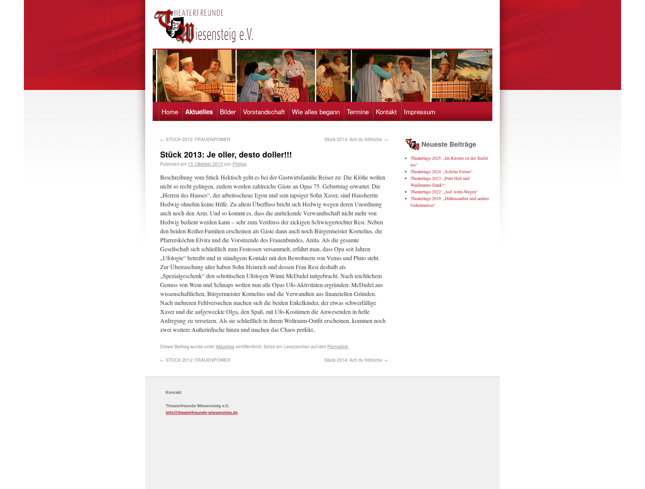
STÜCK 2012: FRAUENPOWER (195, 139)
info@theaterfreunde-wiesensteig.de (202, 412)
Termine (358, 111)
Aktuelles (199, 111)
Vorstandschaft (264, 111)
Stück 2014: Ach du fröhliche (356, 139)
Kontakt (386, 111)
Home (170, 111)
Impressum (419, 111)
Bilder (228, 111)
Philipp (240, 164)
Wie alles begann (316, 111)
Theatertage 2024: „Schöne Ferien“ (441, 171)
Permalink (337, 346)
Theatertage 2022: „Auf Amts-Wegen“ (444, 191)
